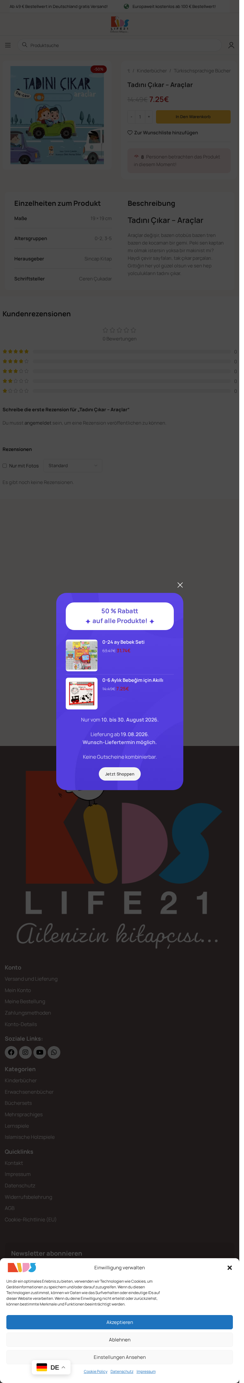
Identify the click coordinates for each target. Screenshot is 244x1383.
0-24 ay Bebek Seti (123, 642)
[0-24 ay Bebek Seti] (82, 655)
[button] (230, 1268)
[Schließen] (180, 585)
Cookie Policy (95, 1371)
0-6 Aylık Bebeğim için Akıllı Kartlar (132, 683)
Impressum (146, 1371)
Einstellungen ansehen (120, 1357)
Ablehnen (120, 1339)
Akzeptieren (119, 1322)
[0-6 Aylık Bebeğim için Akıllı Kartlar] (82, 693)
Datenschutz (122, 1371)
